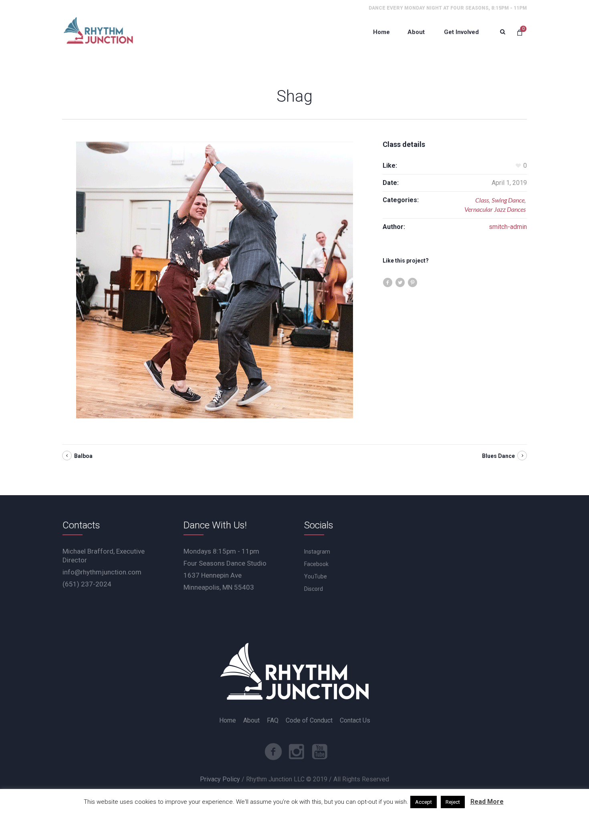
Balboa (83, 456)
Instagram (317, 551)
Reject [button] (453, 802)
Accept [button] (423, 802)
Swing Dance (508, 200)
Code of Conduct (309, 720)
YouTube (315, 576)
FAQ (272, 720)
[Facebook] (273, 752)
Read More (487, 801)
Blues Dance (498, 456)
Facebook (316, 564)
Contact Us (355, 720)
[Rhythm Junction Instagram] (296, 752)
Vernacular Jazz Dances (495, 209)
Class (482, 200)
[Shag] (214, 280)
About (251, 720)
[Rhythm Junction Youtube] (320, 752)
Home (227, 720)
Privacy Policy (220, 779)
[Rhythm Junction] (98, 32)
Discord (313, 589)
